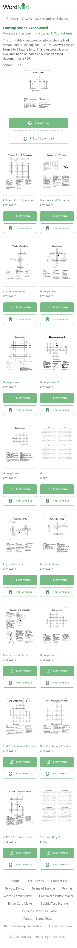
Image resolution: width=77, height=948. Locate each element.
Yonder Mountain (14, 291)
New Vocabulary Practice (55, 746)
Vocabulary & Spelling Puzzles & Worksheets (38, 33)
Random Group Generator (22, 926)
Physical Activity (13, 564)
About (14, 881)
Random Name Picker (38, 919)
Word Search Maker (18, 896)
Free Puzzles (35, 881)
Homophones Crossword (25, 27)
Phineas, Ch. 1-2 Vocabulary (20, 200)
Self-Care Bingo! (50, 837)
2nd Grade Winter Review (19, 746)
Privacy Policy (14, 888)
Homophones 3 (49, 382)
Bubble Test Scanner (55, 903)
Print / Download (41, 138)
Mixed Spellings (50, 564)
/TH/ (42, 473)
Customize (41, 122)
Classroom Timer (61, 926)
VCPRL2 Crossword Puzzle (19, 837)
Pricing (67, 888)
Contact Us (59, 881)
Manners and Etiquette (54, 200)
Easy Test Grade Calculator (38, 911)
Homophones (48, 291)
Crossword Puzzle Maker (56, 896)
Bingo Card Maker (20, 903)
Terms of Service (43, 888)
